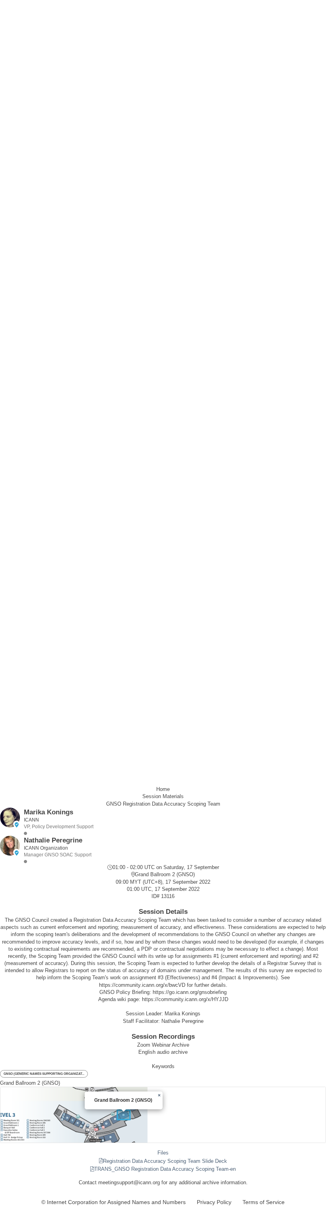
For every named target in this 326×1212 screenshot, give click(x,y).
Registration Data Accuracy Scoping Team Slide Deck (165, 1161)
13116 (168, 896)
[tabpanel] (163, 1161)
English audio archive (163, 1052)
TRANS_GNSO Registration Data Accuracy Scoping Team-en (165, 1169)
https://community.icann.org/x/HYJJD (185, 999)
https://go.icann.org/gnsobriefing (190, 992)
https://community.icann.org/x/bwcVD (142, 985)
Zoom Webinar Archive (163, 1045)
